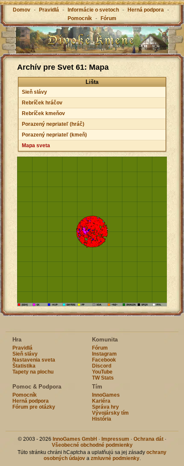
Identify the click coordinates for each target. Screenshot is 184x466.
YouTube (102, 372)
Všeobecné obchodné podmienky (92, 445)
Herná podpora (146, 10)
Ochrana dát (148, 439)
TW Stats (103, 378)
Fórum (108, 18)
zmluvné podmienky (115, 458)
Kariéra (101, 401)
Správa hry (105, 407)
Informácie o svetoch (93, 10)
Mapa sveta (36, 145)
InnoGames (106, 395)
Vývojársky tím (110, 413)
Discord (101, 366)
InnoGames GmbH (75, 439)
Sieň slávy (34, 92)
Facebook (104, 360)
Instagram (104, 354)
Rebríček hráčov (42, 103)
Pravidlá (49, 10)
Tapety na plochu (32, 372)
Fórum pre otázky (33, 407)
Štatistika (24, 366)
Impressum (115, 439)
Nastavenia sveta (33, 360)
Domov (21, 10)
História (101, 419)
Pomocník (80, 18)
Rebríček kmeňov (43, 113)
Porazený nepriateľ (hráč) (53, 124)
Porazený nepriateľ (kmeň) (54, 135)
